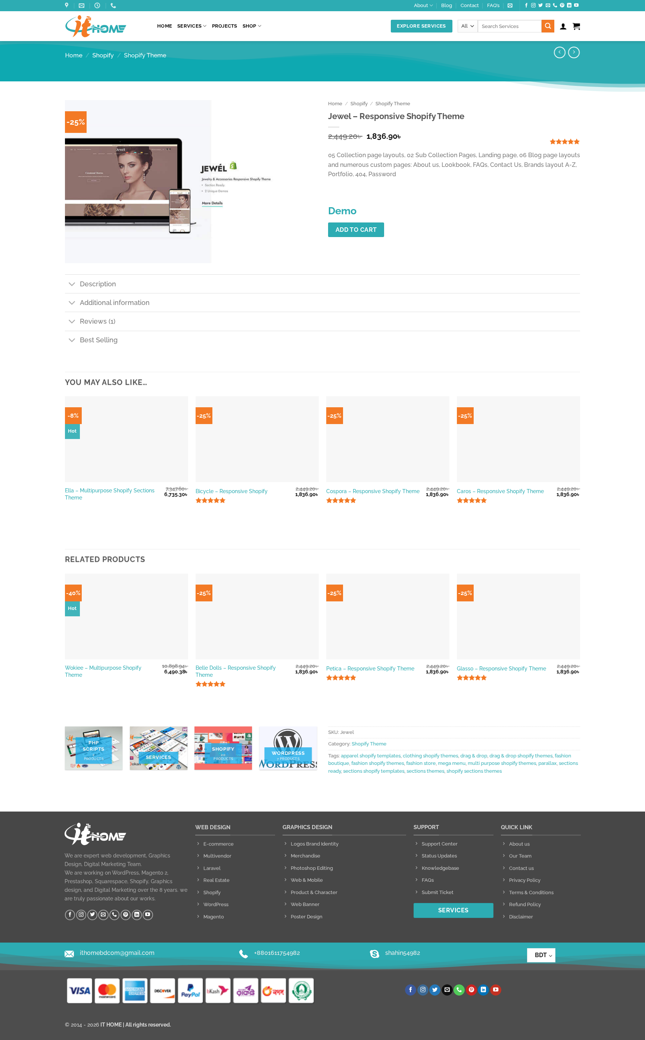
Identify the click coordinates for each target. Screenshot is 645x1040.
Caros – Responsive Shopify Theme (500, 491)
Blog (446, 5)
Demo (342, 211)
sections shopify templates (373, 771)
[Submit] (548, 26)
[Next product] (559, 52)
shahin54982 (402, 952)
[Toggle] (72, 285)
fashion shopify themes (377, 763)
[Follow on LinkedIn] (569, 5)
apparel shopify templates (371, 756)
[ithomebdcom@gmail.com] (82, 5)
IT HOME (111, 1024)
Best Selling (99, 340)
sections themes (425, 771)
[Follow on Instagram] (533, 5)
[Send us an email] (548, 5)
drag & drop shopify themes (520, 756)
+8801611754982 (277, 952)
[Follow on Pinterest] (562, 5)
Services (189, 26)
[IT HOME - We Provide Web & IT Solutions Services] (105, 26)
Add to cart (356, 229)
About (421, 5)
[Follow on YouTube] (576, 5)
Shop (249, 26)
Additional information (115, 302)
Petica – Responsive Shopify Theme (370, 668)
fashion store (421, 763)
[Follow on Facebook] (526, 5)
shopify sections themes (474, 771)
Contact (470, 5)
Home (164, 26)
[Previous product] (574, 52)
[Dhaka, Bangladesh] (67, 5)
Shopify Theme (145, 55)
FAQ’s (493, 5)
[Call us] (555, 5)
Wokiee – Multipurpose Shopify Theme (103, 671)
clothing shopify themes (430, 756)
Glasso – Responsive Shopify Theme (501, 668)
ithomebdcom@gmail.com (117, 952)
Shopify (103, 55)
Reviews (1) (97, 321)
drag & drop (473, 756)
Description (98, 283)
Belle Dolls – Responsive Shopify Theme (236, 671)
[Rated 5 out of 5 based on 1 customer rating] (538, 141)
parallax (547, 763)
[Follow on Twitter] (540, 5)
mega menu (451, 763)
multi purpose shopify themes (502, 763)
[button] (510, 5)
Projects (224, 26)
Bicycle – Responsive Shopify (232, 491)
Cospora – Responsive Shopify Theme (373, 491)
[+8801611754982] (114, 5)
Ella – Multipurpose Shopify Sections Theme (110, 494)
